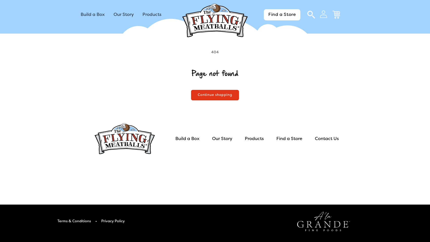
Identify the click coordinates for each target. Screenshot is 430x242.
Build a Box (187, 139)
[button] (311, 15)
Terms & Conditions (74, 221)
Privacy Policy (113, 221)
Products (254, 139)
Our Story (222, 139)
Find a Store (282, 15)
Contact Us (327, 139)
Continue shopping (215, 95)
